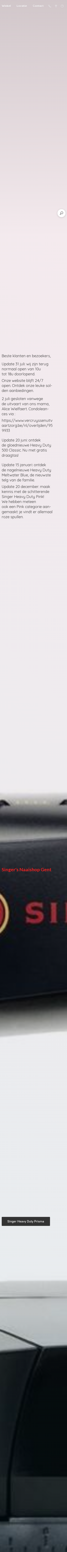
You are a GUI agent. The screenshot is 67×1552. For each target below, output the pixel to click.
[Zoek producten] (61, 213)
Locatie (22, 6)
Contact (38, 6)
